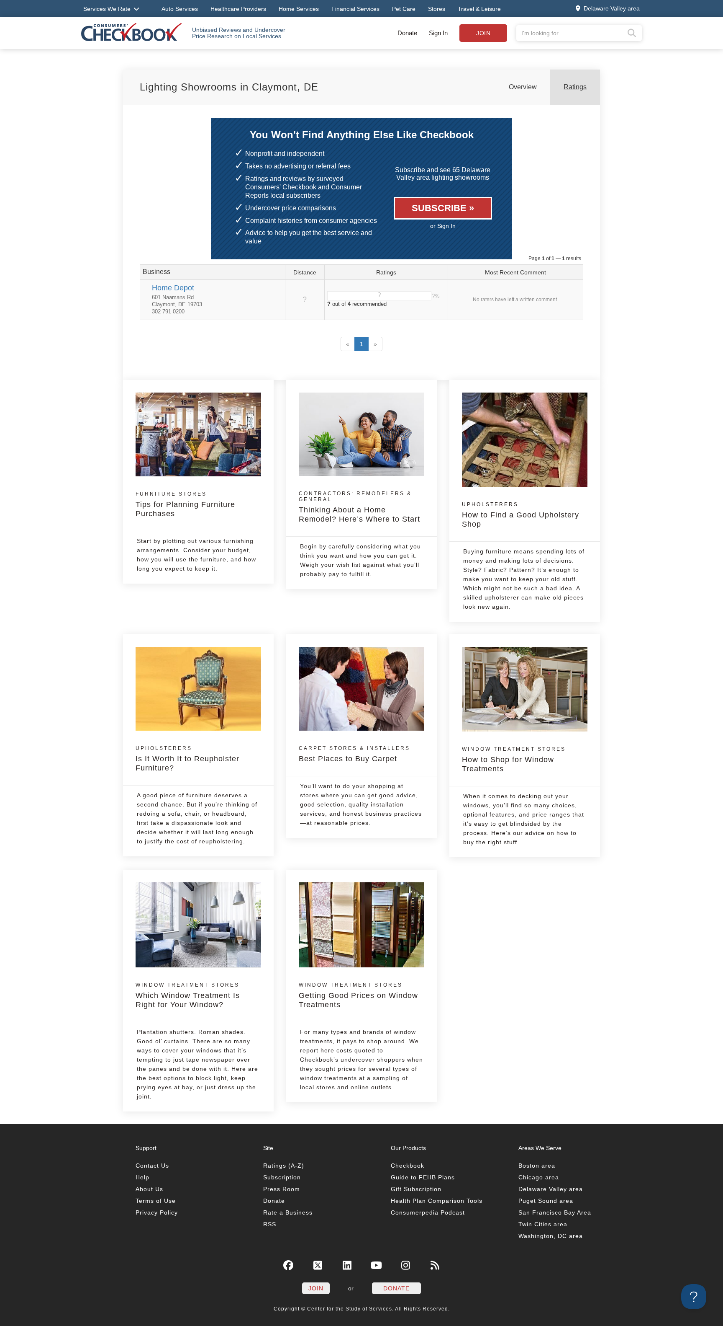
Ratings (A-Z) (283, 1165)
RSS (269, 1224)
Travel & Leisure (479, 8)
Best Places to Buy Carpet (354, 754)
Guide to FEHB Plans (423, 1177)
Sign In (438, 32)
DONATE (396, 1288)
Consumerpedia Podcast (428, 1212)
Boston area (536, 1165)
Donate (407, 32)
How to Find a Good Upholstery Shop (520, 514)
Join (483, 33)
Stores (436, 8)
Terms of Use (156, 1200)
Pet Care (403, 8)
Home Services (299, 8)
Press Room (281, 1189)
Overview (523, 86)
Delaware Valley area (550, 1189)
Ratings (575, 86)
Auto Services (180, 8)
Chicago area (538, 1177)
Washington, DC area (550, 1236)
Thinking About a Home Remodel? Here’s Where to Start (359, 507)
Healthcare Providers (238, 8)
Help (142, 1177)
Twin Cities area (542, 1224)
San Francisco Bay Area (554, 1212)
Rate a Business (288, 1212)
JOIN (315, 1288)
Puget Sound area (545, 1200)
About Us (149, 1189)
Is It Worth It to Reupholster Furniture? (187, 758)
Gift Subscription (416, 1189)
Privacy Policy (157, 1212)
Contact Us (152, 1165)
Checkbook (407, 1165)
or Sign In (443, 225)
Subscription (282, 1177)
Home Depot (173, 288)
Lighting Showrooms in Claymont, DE (229, 87)
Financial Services (355, 8)
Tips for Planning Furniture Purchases (185, 504)
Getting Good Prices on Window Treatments (358, 995)
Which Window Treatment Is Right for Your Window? (188, 995)
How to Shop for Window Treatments (514, 759)
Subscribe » (443, 208)
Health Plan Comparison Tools (436, 1200)
